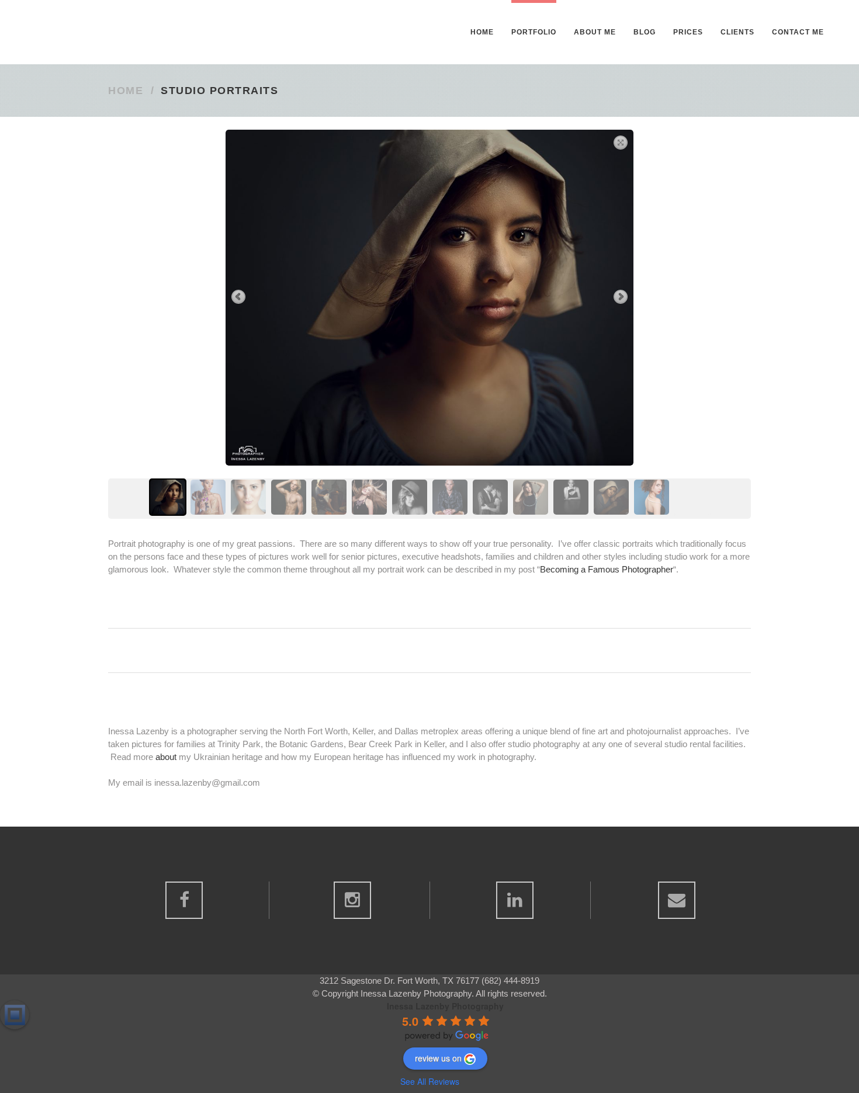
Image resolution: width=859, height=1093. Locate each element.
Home (125, 90)
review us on (438, 1058)
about (165, 757)
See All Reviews (429, 1081)
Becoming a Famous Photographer (606, 569)
